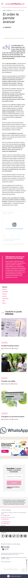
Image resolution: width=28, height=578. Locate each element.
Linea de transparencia (6, 521)
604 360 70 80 (6, 519)
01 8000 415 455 (6, 515)
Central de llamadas (6, 510)
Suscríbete (14, 483)
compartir (7, 27)
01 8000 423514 (6, 523)
